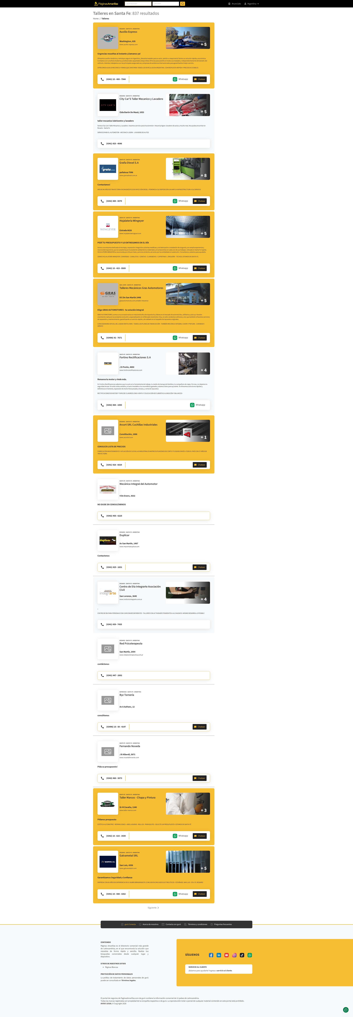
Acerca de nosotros (150, 924)
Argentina (252, 3)
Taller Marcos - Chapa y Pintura (137, 798)
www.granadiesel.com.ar (128, 175)
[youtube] (226, 955)
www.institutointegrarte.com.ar (131, 599)
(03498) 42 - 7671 (114, 337)
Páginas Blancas (111, 967)
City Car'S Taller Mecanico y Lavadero (141, 99)
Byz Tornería (127, 695)
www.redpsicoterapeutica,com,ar (131, 655)
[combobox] (138, 4)
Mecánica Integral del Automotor (138, 484)
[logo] (107, 38)
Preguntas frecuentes (223, 924)
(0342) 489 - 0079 (114, 201)
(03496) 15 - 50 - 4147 (116, 726)
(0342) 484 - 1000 (114, 405)
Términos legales (128, 980)
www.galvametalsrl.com (128, 868)
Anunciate (236, 3)
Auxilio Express (128, 32)
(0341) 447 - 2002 (114, 675)
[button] (153, 907)
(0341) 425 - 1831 (114, 567)
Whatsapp (183, 79)
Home (96, 18)
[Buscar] (182, 4)
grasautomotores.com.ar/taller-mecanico (134, 301)
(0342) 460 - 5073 (114, 778)
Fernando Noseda (130, 746)
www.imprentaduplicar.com (129, 547)
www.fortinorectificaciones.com (131, 370)
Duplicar (124, 535)
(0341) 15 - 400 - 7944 (116, 79)
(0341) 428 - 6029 (114, 464)
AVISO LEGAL (106, 1003)
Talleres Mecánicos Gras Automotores (141, 288)
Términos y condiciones (197, 924)
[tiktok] (242, 955)
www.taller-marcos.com (128, 810)
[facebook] (211, 955)
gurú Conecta (130, 924)
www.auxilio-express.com (129, 45)
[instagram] (234, 955)
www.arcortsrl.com (126, 437)
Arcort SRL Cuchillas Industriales (138, 425)
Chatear (201, 79)
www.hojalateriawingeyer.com (130, 233)
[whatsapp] (250, 955)
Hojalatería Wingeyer (132, 221)
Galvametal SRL (129, 856)
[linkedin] (219, 955)
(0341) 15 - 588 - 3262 (116, 893)
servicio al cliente (224, 970)
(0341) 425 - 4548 (114, 143)
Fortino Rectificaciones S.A (135, 357)
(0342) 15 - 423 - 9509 (116, 268)
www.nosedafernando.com (129, 758)
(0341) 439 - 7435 (114, 624)
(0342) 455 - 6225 (114, 515)
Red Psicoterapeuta (131, 643)
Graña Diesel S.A (129, 163)
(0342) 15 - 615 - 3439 (116, 835)
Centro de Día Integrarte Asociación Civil (140, 588)
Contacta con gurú (173, 924)
